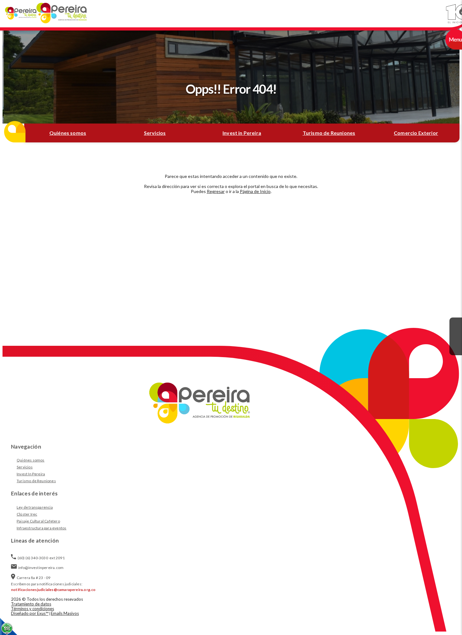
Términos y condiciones (32, 608)
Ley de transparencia (35, 507)
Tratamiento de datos (31, 603)
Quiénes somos (67, 133)
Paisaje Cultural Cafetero (38, 521)
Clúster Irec (27, 514)
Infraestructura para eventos (41, 528)
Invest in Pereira (242, 133)
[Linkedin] (455, 324)
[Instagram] (455, 336)
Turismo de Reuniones (329, 133)
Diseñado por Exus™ (29, 613)
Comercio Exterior (416, 133)
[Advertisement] (231, 255)
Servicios (155, 133)
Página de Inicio (255, 191)
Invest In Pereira (31, 474)
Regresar (216, 191)
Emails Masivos (65, 613)
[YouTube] (455, 349)
